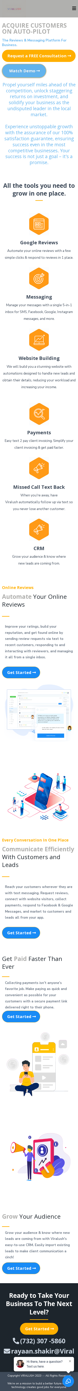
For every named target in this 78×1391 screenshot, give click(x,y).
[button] (74, 8)
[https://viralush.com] (14, 8)
